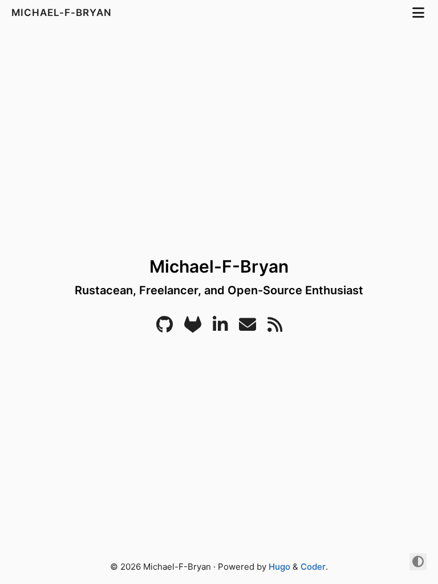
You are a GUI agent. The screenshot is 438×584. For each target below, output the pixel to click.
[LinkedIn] (220, 327)
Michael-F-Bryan (63, 12)
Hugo (279, 566)
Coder (313, 566)
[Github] (164, 327)
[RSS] (274, 327)
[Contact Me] (247, 327)
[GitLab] (192, 327)
